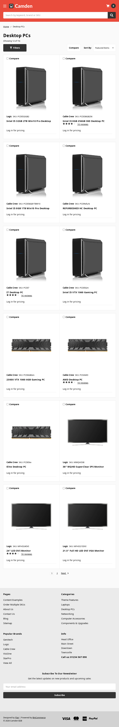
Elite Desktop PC (16, 466)
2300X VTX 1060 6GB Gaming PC (26, 379)
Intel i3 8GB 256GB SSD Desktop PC (84, 121)
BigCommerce (39, 717)
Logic (6, 644)
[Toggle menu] (4, 6)
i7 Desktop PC (15, 292)
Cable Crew (9, 648)
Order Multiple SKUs (14, 604)
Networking (67, 613)
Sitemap (7, 623)
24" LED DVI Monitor (19, 550)
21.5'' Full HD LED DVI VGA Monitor (83, 550)
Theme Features (69, 599)
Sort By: (88, 47)
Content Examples (12, 599)
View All (7, 662)
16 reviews (82, 124)
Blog (5, 618)
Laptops (65, 604)
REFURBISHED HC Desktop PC (80, 208)
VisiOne (7, 653)
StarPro (7, 658)
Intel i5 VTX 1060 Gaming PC (80, 292)
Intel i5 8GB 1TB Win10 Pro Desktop (28, 208)
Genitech (8, 639)
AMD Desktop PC (73, 379)
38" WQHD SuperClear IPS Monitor (83, 466)
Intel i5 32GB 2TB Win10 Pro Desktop (29, 121)
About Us (8, 609)
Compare (74, 47)
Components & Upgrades (74, 623)
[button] (14, 48)
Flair (17, 717)
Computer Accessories (73, 618)
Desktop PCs (68, 609)
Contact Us (9, 613)
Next (63, 573)
